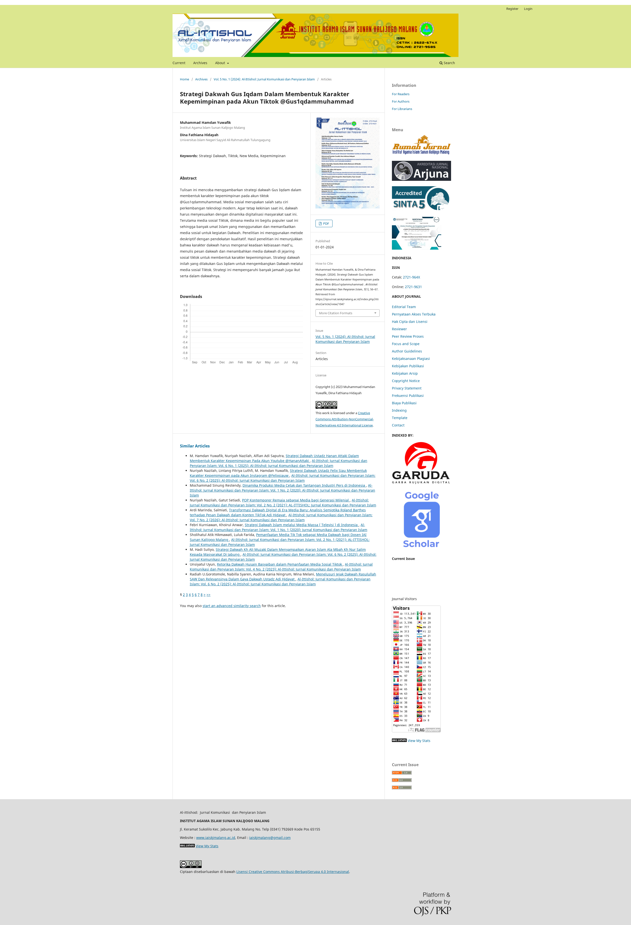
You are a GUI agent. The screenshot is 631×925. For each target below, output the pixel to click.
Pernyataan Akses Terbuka (414, 314)
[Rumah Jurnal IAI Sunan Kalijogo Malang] (421, 154)
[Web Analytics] (399, 740)
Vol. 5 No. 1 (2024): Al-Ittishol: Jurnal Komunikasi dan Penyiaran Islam (264, 79)
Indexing (399, 410)
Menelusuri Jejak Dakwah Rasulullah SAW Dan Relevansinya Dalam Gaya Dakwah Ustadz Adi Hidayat (283, 576)
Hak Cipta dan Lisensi (409, 321)
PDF (325, 223)
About (220, 62)
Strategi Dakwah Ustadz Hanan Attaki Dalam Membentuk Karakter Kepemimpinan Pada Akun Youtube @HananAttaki (274, 458)
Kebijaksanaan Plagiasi (411, 358)
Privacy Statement (406, 388)
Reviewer (399, 329)
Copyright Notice (406, 380)
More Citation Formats (335, 313)
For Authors (400, 101)
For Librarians (402, 109)
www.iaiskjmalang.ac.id (215, 837)
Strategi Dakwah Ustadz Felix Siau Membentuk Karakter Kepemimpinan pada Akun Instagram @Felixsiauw (278, 473)
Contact (398, 425)
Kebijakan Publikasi (408, 366)
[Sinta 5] (421, 210)
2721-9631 (413, 286)
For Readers (400, 94)
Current (179, 62)
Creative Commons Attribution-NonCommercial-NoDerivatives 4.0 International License (345, 419)
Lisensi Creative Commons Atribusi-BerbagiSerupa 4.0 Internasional (292, 871)
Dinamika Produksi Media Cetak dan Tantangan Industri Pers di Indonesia (304, 485)
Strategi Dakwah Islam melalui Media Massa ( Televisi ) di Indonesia (302, 524)
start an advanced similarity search (232, 605)
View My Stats (419, 740)
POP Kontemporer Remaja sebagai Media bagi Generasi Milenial (296, 500)
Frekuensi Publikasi (408, 395)
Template (399, 417)
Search (449, 62)
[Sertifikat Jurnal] (416, 248)
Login (528, 8)
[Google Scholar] (421, 549)
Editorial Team (404, 306)
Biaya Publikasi (404, 403)
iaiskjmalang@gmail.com (270, 837)
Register (512, 8)
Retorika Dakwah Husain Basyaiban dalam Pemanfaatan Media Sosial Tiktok (280, 564)
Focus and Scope (406, 343)
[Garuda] (421, 482)
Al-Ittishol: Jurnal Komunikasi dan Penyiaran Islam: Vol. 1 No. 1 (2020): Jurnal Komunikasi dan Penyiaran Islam (278, 527)
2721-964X (411, 277)
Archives (200, 62)
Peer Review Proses (408, 336)
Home (184, 79)
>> (208, 594)
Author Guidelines (407, 351)
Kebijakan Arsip (405, 373)
